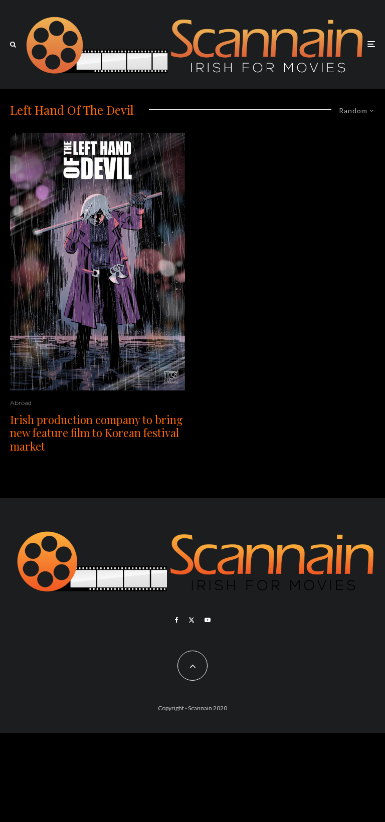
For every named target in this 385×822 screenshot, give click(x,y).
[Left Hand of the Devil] (97, 261)
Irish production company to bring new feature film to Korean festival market (96, 433)
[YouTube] (208, 620)
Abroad (21, 402)
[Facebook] (176, 620)
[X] (191, 620)
